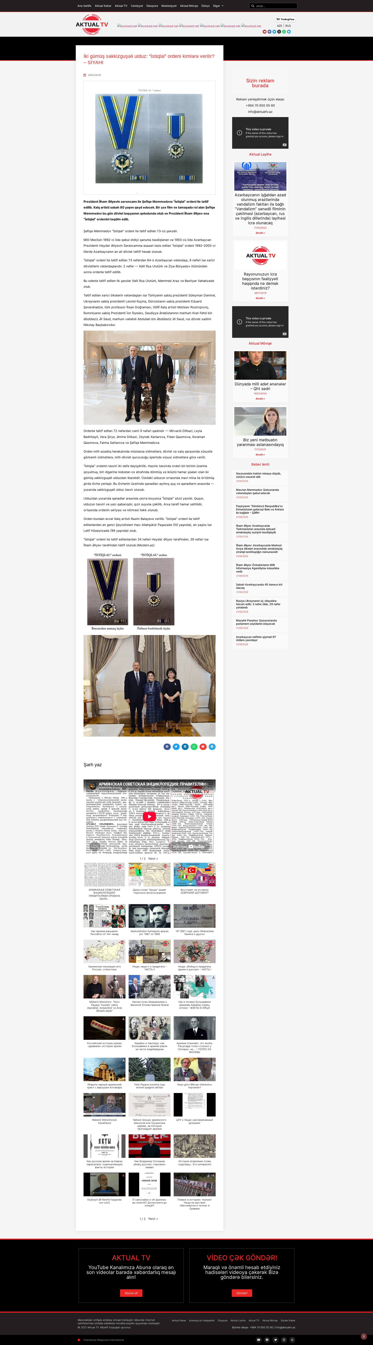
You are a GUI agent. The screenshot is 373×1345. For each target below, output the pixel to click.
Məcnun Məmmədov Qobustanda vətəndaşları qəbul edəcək (257, 491)
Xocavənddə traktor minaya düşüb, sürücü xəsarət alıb (258, 475)
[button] (167, 747)
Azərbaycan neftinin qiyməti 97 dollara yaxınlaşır (256, 638)
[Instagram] (279, 32)
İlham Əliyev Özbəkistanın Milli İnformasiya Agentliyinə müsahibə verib (257, 568)
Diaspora (152, 5)
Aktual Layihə (260, 154)
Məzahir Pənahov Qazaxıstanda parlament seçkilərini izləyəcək (256, 622)
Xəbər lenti (260, 464)
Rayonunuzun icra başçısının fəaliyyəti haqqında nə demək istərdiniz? (260, 281)
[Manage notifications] (364, 1336)
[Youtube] (265, 32)
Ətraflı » (260, 232)
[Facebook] (269, 32)
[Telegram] (289, 32)
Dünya (205, 5)
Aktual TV (121, 5)
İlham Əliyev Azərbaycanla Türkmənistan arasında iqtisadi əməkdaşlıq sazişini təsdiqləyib (256, 529)
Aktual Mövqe (189, 5)
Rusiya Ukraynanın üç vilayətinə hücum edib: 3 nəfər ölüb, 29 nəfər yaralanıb (258, 604)
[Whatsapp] (284, 32)
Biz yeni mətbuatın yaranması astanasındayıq (260, 442)
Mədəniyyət (169, 5)
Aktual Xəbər (103, 5)
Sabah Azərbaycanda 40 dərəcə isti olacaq (259, 586)
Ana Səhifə (84, 5)
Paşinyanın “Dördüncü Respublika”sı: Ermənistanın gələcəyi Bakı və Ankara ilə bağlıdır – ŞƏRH (260, 509)
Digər (216, 5)
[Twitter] (274, 32)
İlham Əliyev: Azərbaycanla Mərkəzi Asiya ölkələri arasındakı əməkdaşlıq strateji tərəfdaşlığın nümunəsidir (259, 548)
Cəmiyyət (137, 5)
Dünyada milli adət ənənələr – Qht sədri (260, 386)
